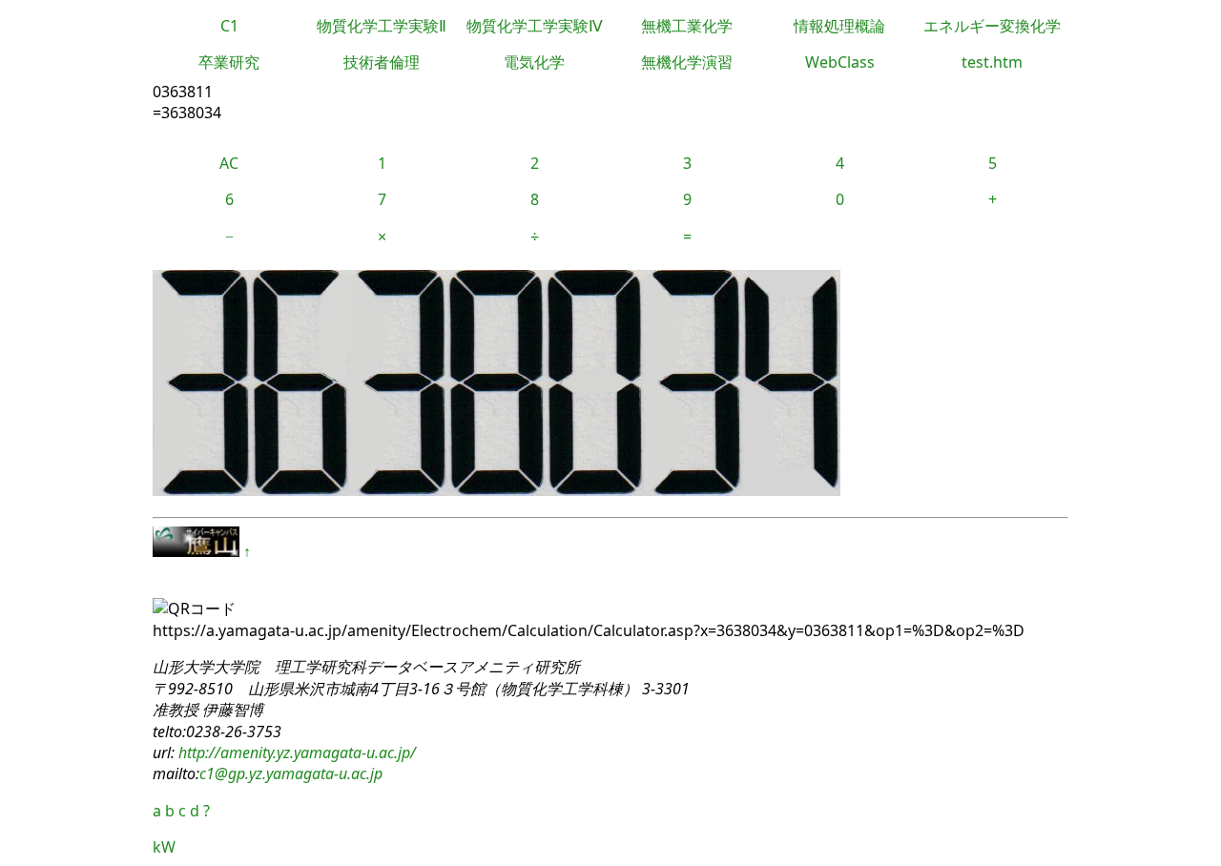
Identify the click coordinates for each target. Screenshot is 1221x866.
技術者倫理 (381, 62)
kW (164, 846)
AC (228, 163)
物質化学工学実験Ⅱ (381, 25)
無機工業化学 (687, 25)
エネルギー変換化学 (992, 25)
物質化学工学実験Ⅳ (534, 25)
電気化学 (534, 62)
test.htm (992, 62)
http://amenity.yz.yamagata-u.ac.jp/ (295, 752)
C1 (229, 25)
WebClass (840, 62)
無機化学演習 (687, 62)
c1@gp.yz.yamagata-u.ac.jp (291, 773)
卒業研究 (228, 62)
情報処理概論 (839, 25)
